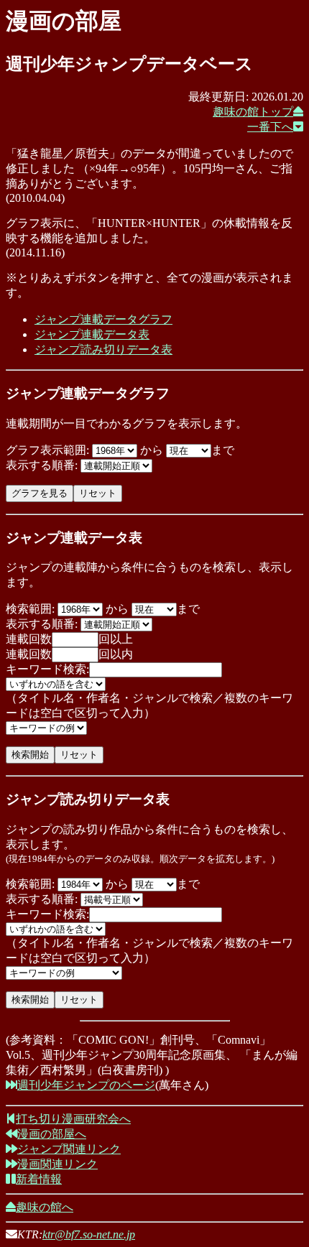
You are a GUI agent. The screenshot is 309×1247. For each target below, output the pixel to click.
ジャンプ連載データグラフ (103, 319)
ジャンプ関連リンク (69, 1149)
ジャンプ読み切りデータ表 (103, 349)
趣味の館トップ (253, 112)
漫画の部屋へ (51, 1134)
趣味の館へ (44, 1207)
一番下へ (270, 127)
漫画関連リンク (57, 1164)
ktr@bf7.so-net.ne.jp (88, 1234)
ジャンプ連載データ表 (91, 334)
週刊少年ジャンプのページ (86, 1085)
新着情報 (39, 1179)
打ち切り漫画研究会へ (73, 1119)
